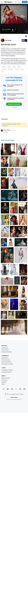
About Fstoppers (6, 378)
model (19, 67)
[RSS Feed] (24, 389)
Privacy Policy (9, 399)
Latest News (5, 348)
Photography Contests (7, 364)
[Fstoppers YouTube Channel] (8, 389)
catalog (17, 69)
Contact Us (4, 380)
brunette (4, 69)
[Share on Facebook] (23, 40)
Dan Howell (8, 40)
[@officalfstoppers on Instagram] (3, 389)
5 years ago (13, 130)
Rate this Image (6, 29)
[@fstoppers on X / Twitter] (16, 389)
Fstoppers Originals (7, 352)
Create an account (11, 124)
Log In (19, 2)
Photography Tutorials (7, 370)
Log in (14, 107)
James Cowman (6, 130)
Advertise (4, 382)
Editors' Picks (5, 358)
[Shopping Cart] (15, 2)
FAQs (3, 384)
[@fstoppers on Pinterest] (20, 389)
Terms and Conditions (17, 399)
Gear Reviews (5, 350)
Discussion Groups (6, 362)
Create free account (14, 104)
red (2, 71)
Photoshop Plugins (6, 372)
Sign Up (24, 2)
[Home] (8, 2)
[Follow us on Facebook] (12, 389)
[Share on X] (26, 40)
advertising (10, 69)
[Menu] (2, 2)
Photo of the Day (6, 360)
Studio (22, 69)
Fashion (3, 67)
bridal (14, 67)
